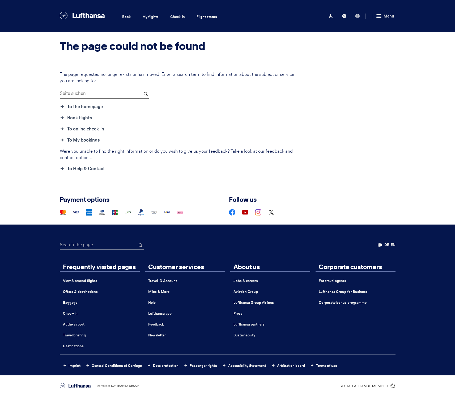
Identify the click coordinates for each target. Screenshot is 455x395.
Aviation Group (245, 291)
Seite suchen (73, 93)
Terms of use (326, 365)
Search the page (76, 245)
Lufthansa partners (249, 324)
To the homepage (85, 106)
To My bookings (83, 140)
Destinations (73, 346)
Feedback (156, 324)
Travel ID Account (162, 280)
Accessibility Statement (247, 365)
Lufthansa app (160, 313)
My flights (150, 16)
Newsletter (157, 335)
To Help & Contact (86, 168)
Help (152, 302)
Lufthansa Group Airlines (253, 302)
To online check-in (85, 128)
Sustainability (244, 335)
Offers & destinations (80, 291)
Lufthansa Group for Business (343, 291)
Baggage (70, 302)
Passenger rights (203, 365)
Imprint (74, 365)
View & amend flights (80, 280)
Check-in (177, 16)
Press (238, 313)
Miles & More (158, 291)
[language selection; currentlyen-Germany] (357, 16)
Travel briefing (74, 335)
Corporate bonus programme (343, 302)
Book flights (79, 117)
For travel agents (332, 280)
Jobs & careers (245, 280)
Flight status (207, 16)
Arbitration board (291, 365)
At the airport (73, 324)
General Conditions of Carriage (117, 365)
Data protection (165, 365)
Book (126, 16)
